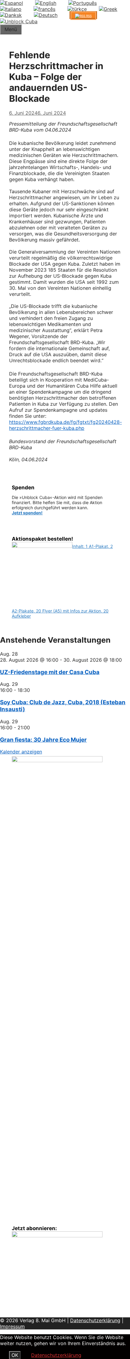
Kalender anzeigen (21, 752)
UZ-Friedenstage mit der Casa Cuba (49, 672)
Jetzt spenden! (27, 512)
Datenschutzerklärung (95, 1320)
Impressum (12, 1326)
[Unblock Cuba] (18, 21)
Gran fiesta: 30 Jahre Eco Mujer (43, 739)
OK (14, 1355)
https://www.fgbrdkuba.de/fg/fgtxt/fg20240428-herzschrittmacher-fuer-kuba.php (65, 425)
